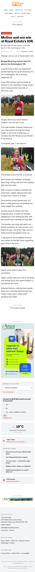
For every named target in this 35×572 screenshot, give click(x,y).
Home (6, 10)
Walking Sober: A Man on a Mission (18, 466)
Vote (5, 415)
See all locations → (9, 392)
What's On (19, 10)
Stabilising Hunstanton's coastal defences (17, 471)
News (11, 10)
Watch (17, 13)
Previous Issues (24, 541)
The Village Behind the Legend (16, 457)
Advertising (25, 13)
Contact (20, 16)
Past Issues (9, 13)
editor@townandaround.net (10, 527)
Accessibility (25, 553)
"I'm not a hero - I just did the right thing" (18, 462)
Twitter (31, 51)
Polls (13, 16)
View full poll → (7, 418)
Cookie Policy (15, 553)
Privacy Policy (5, 553)
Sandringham (6, 33)
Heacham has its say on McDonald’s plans (18, 453)
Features (28, 10)
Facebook (24, 51)
